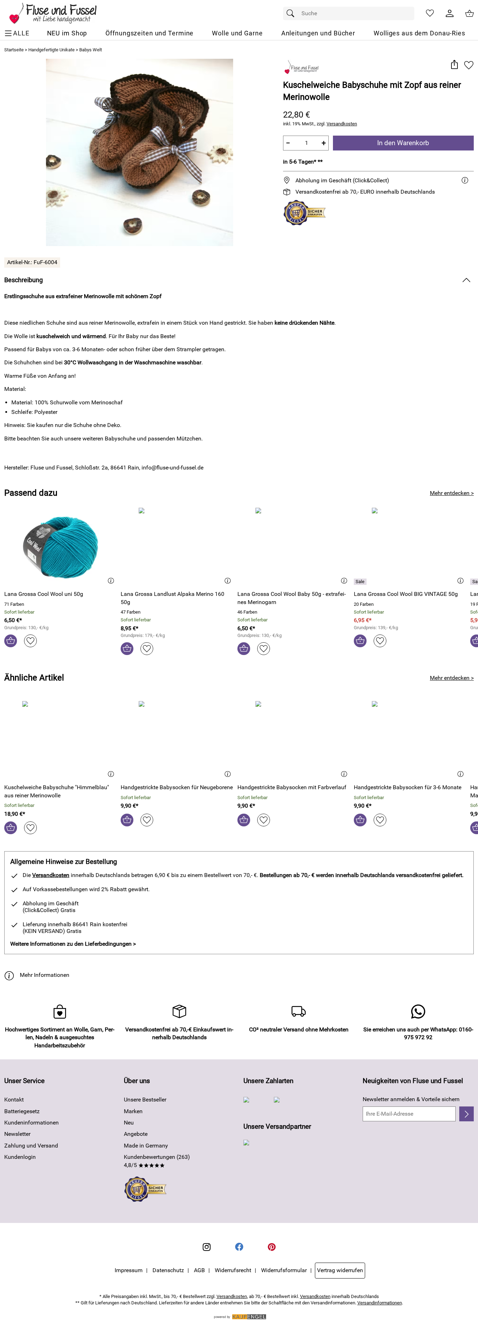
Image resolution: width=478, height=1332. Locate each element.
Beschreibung (23, 280)
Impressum (129, 1270)
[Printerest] (272, 1247)
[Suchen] (292, 13)
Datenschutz (168, 1270)
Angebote (136, 1134)
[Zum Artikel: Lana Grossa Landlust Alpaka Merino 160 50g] (177, 546)
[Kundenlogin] (449, 13)
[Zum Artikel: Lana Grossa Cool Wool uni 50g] (60, 546)
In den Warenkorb (403, 143)
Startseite (14, 49)
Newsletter (17, 1134)
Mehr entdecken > (452, 493)
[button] (454, 65)
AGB (199, 1270)
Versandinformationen (379, 1302)
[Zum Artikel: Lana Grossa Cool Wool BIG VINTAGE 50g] (410, 546)
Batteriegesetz (22, 1111)
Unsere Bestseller (145, 1099)
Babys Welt (90, 49)
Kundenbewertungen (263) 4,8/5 (157, 1161)
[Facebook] (239, 1247)
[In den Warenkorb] (10, 640)
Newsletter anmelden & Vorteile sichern (411, 1099)
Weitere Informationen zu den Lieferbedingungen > (73, 943)
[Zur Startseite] (57, 13)
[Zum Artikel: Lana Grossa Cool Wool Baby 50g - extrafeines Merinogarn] (293, 546)
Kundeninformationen (31, 1122)
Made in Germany (146, 1145)
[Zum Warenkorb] (469, 13)
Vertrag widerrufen (340, 1270)
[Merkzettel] (430, 13)
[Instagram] (207, 1247)
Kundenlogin (20, 1157)
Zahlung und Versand (31, 1145)
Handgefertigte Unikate (51, 49)
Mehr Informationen (44, 975)
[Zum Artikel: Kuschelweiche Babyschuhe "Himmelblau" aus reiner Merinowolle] (60, 739)
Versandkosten (342, 123)
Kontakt (14, 1099)
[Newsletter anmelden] (466, 1113)
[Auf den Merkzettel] (468, 65)
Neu (129, 1122)
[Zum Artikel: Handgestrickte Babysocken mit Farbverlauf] (293, 739)
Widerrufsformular (284, 1270)
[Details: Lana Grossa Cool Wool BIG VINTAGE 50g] (361, 582)
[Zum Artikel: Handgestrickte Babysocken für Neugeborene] (177, 739)
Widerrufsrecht (233, 1270)
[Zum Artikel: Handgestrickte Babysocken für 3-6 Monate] (410, 739)
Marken (133, 1111)
